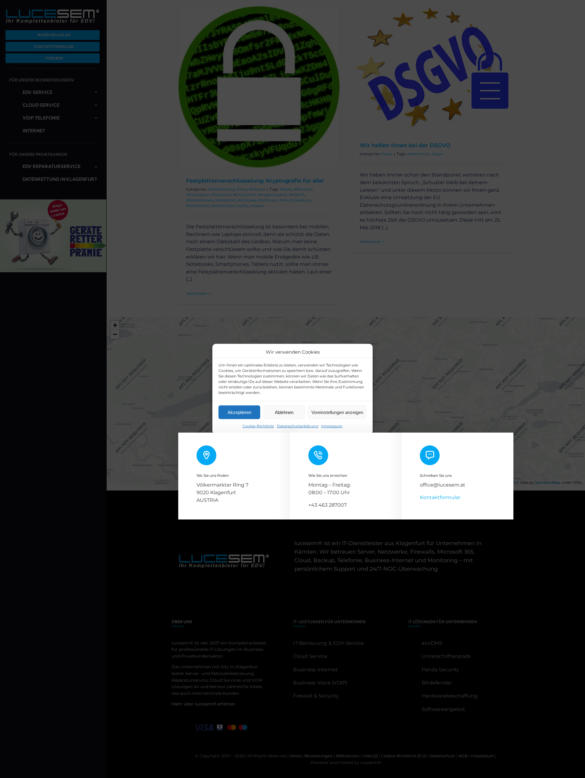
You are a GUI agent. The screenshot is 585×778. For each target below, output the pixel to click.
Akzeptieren (239, 412)
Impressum (331, 426)
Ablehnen (284, 412)
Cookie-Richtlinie (258, 426)
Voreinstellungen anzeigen (337, 412)
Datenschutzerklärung (297, 426)
